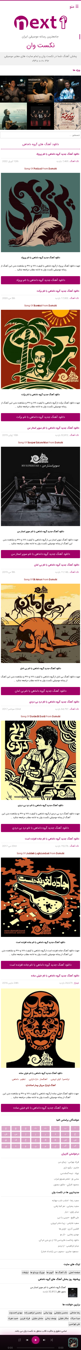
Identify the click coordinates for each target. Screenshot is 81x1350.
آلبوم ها (50, 1272)
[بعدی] (44, 1340)
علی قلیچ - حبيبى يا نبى (68, 1217)
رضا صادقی (75, 1313)
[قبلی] (27, 1340)
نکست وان (28, 1331)
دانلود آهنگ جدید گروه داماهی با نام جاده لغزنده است (40, 965)
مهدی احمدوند (15, 1313)
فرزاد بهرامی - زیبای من (68, 1162)
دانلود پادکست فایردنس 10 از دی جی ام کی (59, 1240)
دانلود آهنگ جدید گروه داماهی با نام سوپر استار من (40, 554)
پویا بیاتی (48, 1313)
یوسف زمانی (50, 1318)
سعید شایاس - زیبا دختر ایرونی (65, 1223)
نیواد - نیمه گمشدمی (69, 1173)
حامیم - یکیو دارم (71, 1168)
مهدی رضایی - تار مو (69, 1234)
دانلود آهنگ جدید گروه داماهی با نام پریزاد (40, 280)
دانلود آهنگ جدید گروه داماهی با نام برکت (40, 417)
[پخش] (36, 1340)
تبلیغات (25, 1272)
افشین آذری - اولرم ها (69, 1229)
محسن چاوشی (61, 1313)
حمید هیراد (13, 1318)
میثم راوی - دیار (72, 1212)
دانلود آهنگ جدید (52, 258)
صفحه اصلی (74, 1272)
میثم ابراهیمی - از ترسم (68, 1246)
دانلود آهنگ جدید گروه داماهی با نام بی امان (40, 691)
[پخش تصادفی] (52, 1340)
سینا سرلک (75, 1318)
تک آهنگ (74, 161)
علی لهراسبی (74, 1324)
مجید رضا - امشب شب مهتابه (65, 1200)
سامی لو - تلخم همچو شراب (66, 1179)
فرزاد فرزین (25, 1318)
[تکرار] (20, 1340)
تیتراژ (76, 983)
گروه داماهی (37, 258)
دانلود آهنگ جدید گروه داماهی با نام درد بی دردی (40, 828)
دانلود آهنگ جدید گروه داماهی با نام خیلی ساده (40, 1108)
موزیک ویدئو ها (37, 1272)
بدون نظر (61, 1292)
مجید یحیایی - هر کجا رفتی (66, 1206)
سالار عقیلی (63, 1318)
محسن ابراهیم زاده (33, 1313)
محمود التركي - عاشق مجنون (66, 1185)
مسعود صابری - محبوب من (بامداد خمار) (60, 1251)
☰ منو (74, 7)
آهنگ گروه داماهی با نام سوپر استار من (48, 1287)
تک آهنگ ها (61, 1272)
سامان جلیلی (37, 1318)
